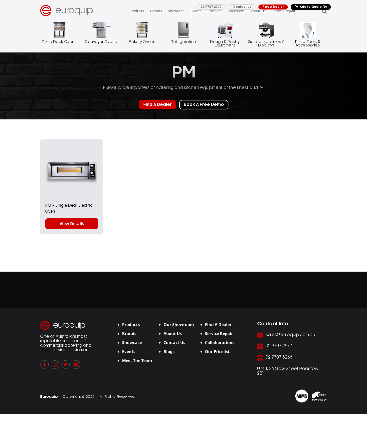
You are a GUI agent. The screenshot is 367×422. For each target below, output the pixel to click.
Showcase (176, 10)
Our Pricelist (217, 351)
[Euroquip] (311, 396)
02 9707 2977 (211, 6)
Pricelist (214, 10)
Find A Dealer (273, 6)
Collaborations (219, 342)
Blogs (169, 351)
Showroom (235, 10)
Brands (156, 10)
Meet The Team (137, 360)
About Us (258, 10)
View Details (72, 223)
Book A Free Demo (204, 105)
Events (195, 10)
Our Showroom (179, 324)
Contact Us (242, 6)
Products (136, 10)
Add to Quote (313, 6)
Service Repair (284, 10)
